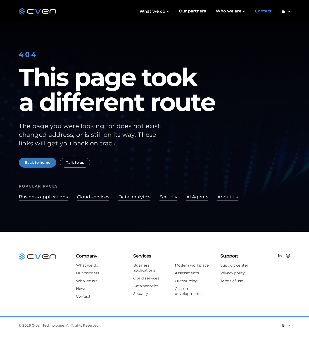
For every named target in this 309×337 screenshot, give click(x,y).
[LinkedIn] (280, 256)
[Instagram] (288, 256)
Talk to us (75, 162)
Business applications (43, 197)
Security (168, 197)
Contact (263, 11)
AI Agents (197, 197)
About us (227, 197)
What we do (152, 11)
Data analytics (134, 197)
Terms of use (231, 281)
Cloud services (93, 197)
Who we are (228, 11)
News (81, 288)
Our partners (192, 11)
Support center (234, 265)
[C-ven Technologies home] (37, 11)
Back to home (37, 162)
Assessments (187, 273)
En (284, 11)
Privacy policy (232, 273)
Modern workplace (192, 265)
